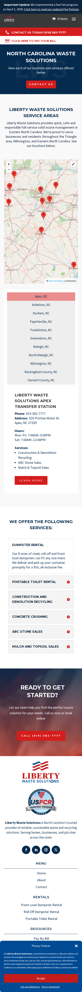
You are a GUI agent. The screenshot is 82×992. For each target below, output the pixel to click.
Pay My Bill (41, 938)
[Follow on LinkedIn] (36, 850)
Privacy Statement (51, 986)
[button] (76, 946)
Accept (41, 978)
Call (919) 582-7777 (41, 735)
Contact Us (41, 84)
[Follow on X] (56, 850)
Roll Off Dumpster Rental (41, 912)
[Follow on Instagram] (46, 850)
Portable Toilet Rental (41, 918)
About (41, 880)
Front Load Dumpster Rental (41, 905)
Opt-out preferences (30, 986)
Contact (41, 887)
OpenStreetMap (56, 280)
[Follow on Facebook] (26, 850)
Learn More (31, 480)
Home (41, 873)
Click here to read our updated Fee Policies (51, 9)
